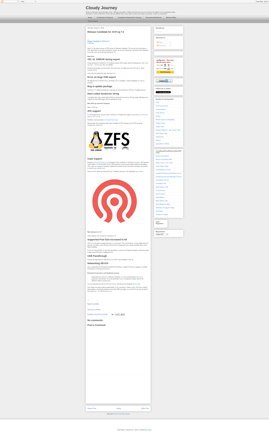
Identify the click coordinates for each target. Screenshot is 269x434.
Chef (157, 102)
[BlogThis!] (118, 314)
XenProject (159, 211)
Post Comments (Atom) (122, 414)
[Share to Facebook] (122, 314)
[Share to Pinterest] (124, 314)
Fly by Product (160, 190)
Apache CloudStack (162, 156)
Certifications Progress (105, 17)
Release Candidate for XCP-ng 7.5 (98, 41)
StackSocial (159, 137)
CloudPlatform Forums (163, 170)
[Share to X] (120, 314)
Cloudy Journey (101, 7)
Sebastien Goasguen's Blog (165, 207)
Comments (162, 45)
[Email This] (116, 314)
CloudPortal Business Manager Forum (168, 173)
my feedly (95, 304)
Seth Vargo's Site (161, 133)
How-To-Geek (160, 194)
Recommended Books (154, 17)
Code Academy (161, 109)
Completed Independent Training (129, 17)
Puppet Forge (160, 123)
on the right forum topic (111, 120)
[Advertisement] (118, 389)
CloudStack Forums (162, 180)
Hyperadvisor (160, 197)
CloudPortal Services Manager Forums (169, 176)
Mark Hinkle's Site (162, 201)
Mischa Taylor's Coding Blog (165, 119)
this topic (137, 284)
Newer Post (91, 408)
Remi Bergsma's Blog (163, 204)
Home (90, 17)
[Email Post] (112, 314)
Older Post (145, 408)
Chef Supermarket (162, 106)
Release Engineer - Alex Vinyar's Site (168, 130)
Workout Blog (171, 17)
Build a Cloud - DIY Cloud (164, 163)
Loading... (159, 31)
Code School (160, 113)
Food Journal (93, 21)
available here (100, 168)
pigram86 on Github (162, 144)
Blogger (149, 430)
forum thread (139, 171)
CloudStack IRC (161, 183)
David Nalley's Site (162, 187)
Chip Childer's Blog (162, 166)
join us (109, 291)
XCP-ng (91, 43)
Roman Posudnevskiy (101, 162)
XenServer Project (162, 214)
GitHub (158, 116)
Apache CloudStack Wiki (164, 159)
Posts (160, 42)
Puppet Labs (160, 126)
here (114, 73)
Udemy (158, 140)
